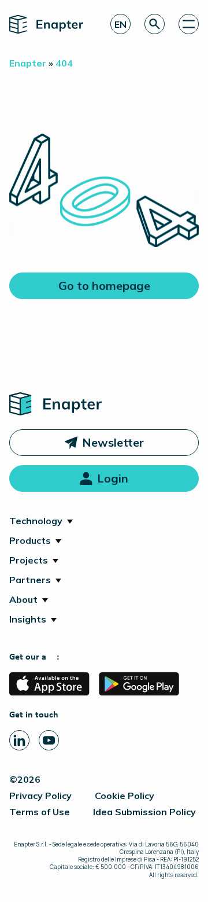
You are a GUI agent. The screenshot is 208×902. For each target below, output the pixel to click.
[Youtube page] (49, 740)
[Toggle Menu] (189, 24)
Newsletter (113, 442)
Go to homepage (104, 285)
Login (112, 478)
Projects (28, 560)
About (23, 599)
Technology (35, 521)
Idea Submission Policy (144, 812)
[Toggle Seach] (154, 24)
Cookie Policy (124, 795)
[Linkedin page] (19, 740)
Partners (30, 580)
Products (30, 540)
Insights (27, 619)
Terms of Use (39, 812)
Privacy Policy (40, 795)
